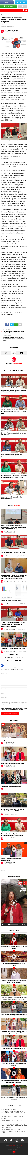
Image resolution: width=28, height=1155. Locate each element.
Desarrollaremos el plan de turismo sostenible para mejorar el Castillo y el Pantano (14, 981)
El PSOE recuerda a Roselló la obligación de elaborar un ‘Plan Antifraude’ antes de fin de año (13, 391)
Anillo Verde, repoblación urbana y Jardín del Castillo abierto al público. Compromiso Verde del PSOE (14, 998)
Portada (18, 387)
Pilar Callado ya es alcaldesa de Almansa (11, 786)
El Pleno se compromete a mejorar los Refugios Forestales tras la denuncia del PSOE (12, 810)
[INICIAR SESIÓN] (26, 10)
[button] (14, 903)
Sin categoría (15, 409)
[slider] (13, 924)
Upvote (6, 353)
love (22, 1145)
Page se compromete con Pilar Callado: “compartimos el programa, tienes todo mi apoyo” (14, 1081)
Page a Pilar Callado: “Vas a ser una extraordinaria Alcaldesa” (14, 1064)
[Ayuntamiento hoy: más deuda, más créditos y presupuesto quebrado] (14, 487)
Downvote (21, 353)
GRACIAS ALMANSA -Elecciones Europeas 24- (12, 600)
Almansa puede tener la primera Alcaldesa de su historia (14, 964)
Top (3, 724)
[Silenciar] (22, 925)
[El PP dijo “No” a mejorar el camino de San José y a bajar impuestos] (14, 423)
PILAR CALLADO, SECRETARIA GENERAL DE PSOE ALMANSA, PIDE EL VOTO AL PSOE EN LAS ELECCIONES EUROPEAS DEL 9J (13, 624)
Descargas (3, 740)
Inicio (8, 1147)
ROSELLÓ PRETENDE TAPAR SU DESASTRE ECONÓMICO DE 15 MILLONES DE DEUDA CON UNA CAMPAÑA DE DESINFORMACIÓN (13, 527)
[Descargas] (14, 730)
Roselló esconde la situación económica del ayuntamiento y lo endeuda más (11, 455)
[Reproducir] (3, 925)
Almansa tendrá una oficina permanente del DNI (12, 763)
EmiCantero (12, 1145)
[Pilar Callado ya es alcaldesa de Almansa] (14, 777)
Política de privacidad (12, 1149)
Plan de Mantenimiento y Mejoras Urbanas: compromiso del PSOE (14, 1015)
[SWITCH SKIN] (24, 10)
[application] (14, 902)
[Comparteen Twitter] (12, 324)
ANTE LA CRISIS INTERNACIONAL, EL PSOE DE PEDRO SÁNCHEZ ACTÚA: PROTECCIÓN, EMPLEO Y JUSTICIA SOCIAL (14, 1126)
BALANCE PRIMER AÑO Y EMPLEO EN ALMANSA (13, 553)
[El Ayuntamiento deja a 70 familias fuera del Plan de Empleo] (14, 402)
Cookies (19, 1147)
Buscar (25, 871)
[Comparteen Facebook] (7, 324)
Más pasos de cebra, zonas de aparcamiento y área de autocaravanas (14, 1098)
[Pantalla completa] (25, 925)
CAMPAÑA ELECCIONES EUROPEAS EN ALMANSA (13, 648)
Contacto (13, 1147)
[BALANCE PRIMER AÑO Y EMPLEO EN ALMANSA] (14, 542)
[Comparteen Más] (20, 324)
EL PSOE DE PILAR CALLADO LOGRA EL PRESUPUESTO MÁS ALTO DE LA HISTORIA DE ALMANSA (13, 1131)
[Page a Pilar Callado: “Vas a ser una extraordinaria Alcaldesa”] (14, 1056)
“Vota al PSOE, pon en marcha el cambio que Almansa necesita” (14, 947)
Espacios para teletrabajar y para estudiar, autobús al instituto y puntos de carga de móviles (14, 1032)
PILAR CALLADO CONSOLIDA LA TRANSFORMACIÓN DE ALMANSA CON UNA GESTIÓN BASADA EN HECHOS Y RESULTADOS (13, 1111)
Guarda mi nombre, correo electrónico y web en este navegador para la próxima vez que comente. (14, 703)
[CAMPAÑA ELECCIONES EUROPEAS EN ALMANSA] (14, 639)
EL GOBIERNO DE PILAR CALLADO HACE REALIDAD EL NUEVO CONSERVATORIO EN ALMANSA (12, 1116)
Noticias (13, 387)
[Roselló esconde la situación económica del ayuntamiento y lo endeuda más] (14, 445)
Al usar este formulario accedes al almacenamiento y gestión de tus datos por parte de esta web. (14, 709)
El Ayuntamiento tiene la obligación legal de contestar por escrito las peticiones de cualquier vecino (14, 476)
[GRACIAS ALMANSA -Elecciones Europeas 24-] (14, 591)
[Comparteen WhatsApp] (16, 324)
